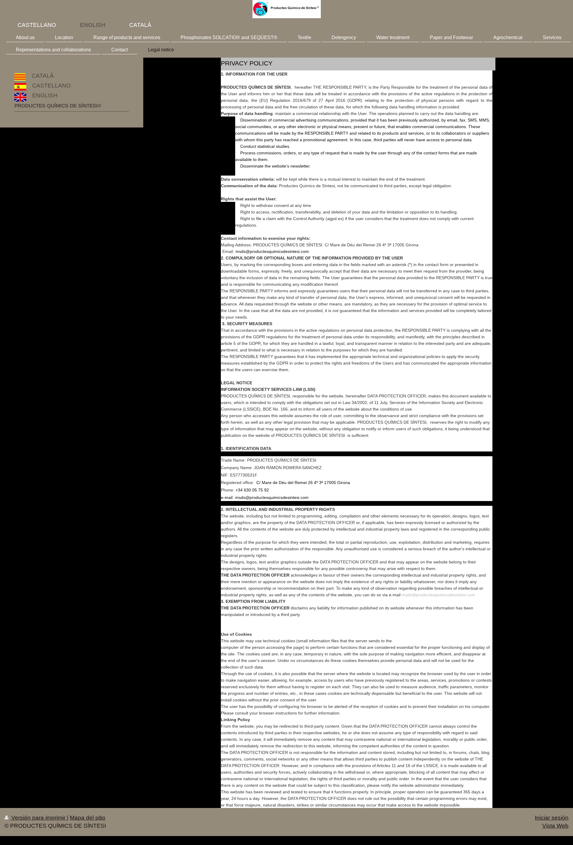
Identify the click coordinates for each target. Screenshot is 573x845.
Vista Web (555, 826)
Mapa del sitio (87, 818)
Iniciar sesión (552, 818)
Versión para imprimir (38, 818)
